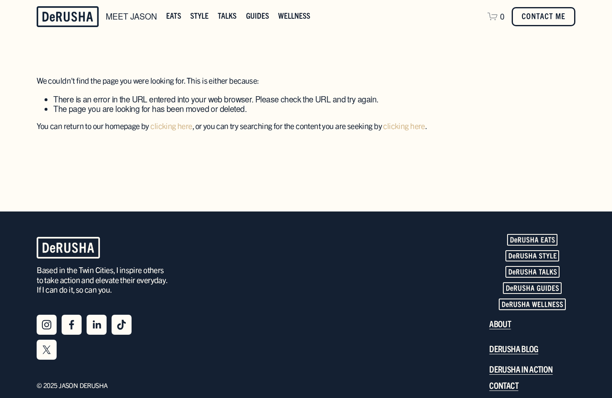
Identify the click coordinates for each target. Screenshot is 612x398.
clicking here (171, 126)
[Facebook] (72, 325)
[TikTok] (122, 325)
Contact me (543, 16)
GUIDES (257, 16)
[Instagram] (47, 325)
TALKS (227, 16)
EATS (173, 16)
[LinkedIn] (97, 325)
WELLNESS (294, 16)
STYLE (199, 16)
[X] (47, 350)
